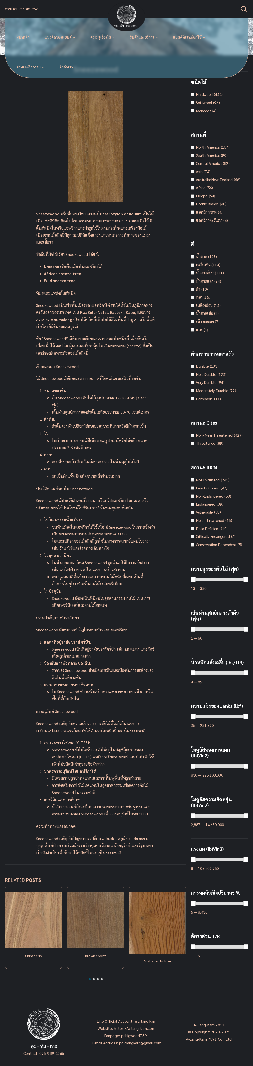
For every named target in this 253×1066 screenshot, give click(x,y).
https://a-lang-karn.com (134, 1028)
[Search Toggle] (244, 9)
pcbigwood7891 (135, 1035)
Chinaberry (33, 956)
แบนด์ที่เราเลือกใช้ (187, 37)
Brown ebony (95, 956)
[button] (90, 979)
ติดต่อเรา (66, 67)
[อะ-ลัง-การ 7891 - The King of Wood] (126, 16)
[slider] (193, 579)
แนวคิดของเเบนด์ (58, 37)
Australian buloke (157, 961)
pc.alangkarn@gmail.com (140, 1042)
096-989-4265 (51, 1053)
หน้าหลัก (23, 37)
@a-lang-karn (145, 1021)
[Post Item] (33, 920)
